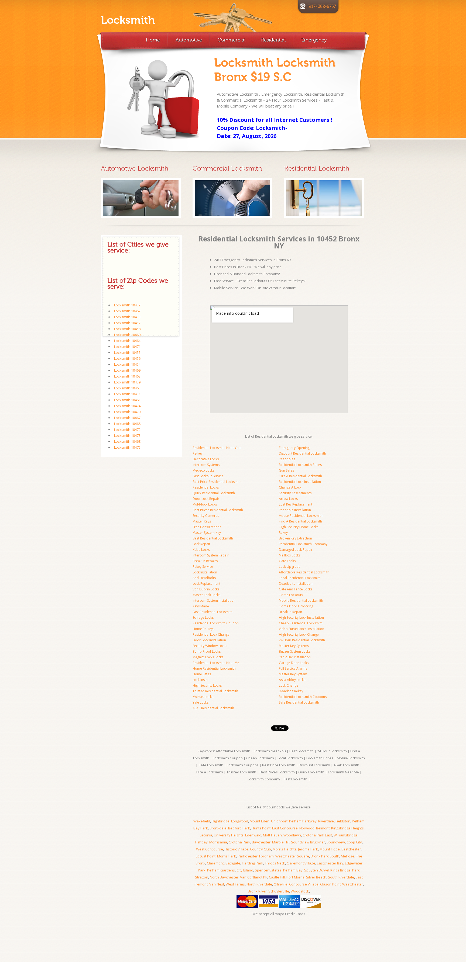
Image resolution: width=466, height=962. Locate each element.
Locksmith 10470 (127, 411)
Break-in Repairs (205, 561)
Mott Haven (272, 835)
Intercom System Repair (211, 555)
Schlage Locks (203, 617)
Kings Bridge (340, 870)
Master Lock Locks (206, 595)
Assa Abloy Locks (292, 679)
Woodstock (300, 891)
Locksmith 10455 (127, 352)
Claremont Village (301, 863)
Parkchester (248, 856)
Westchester (352, 884)
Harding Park (252, 863)
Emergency (314, 40)
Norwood (306, 828)
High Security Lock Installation (301, 617)
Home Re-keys (203, 629)
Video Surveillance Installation (301, 629)
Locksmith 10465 (127, 388)
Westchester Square (292, 856)
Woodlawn (292, 835)
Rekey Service (203, 566)
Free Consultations (207, 527)
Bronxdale (218, 828)
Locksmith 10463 (127, 376)
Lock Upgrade (289, 566)
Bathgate (232, 863)
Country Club (260, 849)
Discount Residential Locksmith (302, 453)
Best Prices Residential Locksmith (218, 510)
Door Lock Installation (209, 640)
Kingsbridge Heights (347, 828)
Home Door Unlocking (296, 606)
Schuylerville (278, 891)
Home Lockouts (291, 595)
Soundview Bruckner (308, 842)
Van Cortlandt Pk (253, 877)
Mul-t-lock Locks (205, 504)
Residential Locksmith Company (303, 544)
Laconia (206, 835)
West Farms (235, 884)
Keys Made (201, 606)
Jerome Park (308, 849)
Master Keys (202, 521)
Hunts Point (261, 828)
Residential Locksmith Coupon (216, 623)
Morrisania (218, 842)
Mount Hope (330, 849)
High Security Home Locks (298, 527)
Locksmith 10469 (127, 370)
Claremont (215, 863)
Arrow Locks (288, 498)
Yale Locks (200, 702)
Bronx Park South (325, 856)
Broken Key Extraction (295, 538)
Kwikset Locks (203, 696)
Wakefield (201, 821)
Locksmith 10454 (127, 364)
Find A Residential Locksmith (300, 521)
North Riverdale (259, 884)
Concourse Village (303, 884)
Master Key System (293, 674)
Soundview (336, 842)
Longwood (239, 821)
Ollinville (280, 884)
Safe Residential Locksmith (299, 702)
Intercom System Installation (214, 600)
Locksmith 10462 (127, 311)
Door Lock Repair (206, 498)
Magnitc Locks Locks (208, 657)
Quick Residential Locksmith (214, 493)
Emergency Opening (294, 447)
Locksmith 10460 (127, 334)
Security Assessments (295, 493)
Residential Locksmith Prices (300, 464)
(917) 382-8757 (321, 6)
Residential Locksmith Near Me (216, 662)
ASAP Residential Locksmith (213, 708)
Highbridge (220, 821)
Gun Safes (286, 470)
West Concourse (209, 849)
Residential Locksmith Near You (217, 447)
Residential (273, 40)
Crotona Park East (317, 835)
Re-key (198, 453)
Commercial (231, 40)
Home (153, 40)
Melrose (347, 856)
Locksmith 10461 (127, 399)
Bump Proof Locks (207, 651)
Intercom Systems (206, 464)
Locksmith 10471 (127, 346)
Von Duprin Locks (206, 589)
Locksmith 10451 (127, 394)
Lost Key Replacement (295, 504)
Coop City (354, 842)
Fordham (266, 856)
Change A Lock (290, 487)
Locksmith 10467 (127, 417)
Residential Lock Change (211, 634)
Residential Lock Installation (300, 481)
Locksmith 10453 (127, 316)
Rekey (283, 532)
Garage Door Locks (294, 662)
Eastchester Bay (330, 863)
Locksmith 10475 (127, 447)
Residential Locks (206, 487)
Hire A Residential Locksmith (300, 476)
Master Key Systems (294, 645)
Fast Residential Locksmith (212, 612)
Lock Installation (205, 572)
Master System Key (207, 532)
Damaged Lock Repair (296, 549)
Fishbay (201, 842)
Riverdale (326, 821)
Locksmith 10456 (127, 358)
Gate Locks (287, 561)
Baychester (261, 842)
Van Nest (216, 884)
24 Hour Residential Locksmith (302, 640)
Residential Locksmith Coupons (303, 696)
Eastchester (351, 849)
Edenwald (253, 835)
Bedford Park (239, 828)
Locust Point (205, 856)
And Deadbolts (204, 578)
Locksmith (128, 20)
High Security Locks (207, 685)
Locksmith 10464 (127, 340)
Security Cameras (206, 515)
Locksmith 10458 (127, 328)
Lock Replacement (206, 583)
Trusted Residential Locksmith (215, 691)
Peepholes (287, 459)
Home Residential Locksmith (214, 668)
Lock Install (201, 679)
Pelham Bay (293, 870)
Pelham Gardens (221, 870)
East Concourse (285, 828)
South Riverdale (341, 877)
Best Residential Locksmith (213, 538)
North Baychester (224, 877)
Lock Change (288, 685)
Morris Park (226, 856)
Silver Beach (316, 877)
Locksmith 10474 (127, 405)
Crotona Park (239, 842)
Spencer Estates (268, 870)
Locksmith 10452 (127, 305)
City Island (245, 870)
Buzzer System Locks (294, 651)
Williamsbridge (346, 835)
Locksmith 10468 (127, 441)
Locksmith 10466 (127, 423)
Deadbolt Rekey (291, 691)
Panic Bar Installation (295, 657)
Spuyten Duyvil (316, 870)
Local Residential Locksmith (300, 578)
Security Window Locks (210, 645)
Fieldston (342, 821)
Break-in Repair (290, 612)
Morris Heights (284, 849)
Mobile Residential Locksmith (301, 600)
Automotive (189, 40)
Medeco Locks (203, 470)
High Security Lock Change (299, 634)
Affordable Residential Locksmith (304, 572)
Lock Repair (201, 544)
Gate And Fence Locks (295, 589)
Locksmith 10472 (127, 429)
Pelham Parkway (303, 821)
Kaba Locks (201, 549)
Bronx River (257, 891)
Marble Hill (280, 842)
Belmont (323, 828)
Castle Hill (277, 877)
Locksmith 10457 (127, 322)
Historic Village (236, 849)
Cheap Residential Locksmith (301, 623)
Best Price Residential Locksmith (217, 481)
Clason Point (330, 884)
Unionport (279, 821)
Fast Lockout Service (208, 476)
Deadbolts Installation (296, 583)
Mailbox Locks (289, 555)
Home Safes (202, 674)
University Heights (229, 835)
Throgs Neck (275, 863)
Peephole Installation (295, 510)
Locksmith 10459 (127, 382)
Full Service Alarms (293, 668)
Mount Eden (259, 821)
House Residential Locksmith (301, 515)
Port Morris (295, 877)
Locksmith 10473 (127, 435)
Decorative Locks (206, 459)
